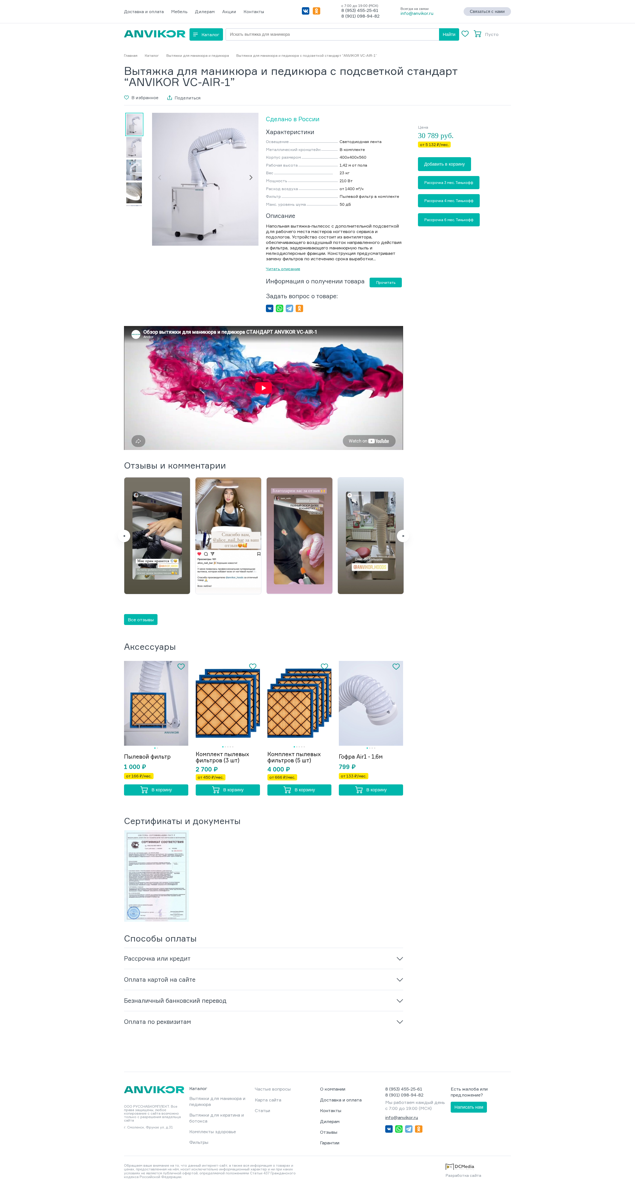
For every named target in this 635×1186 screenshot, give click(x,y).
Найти (449, 34)
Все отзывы (141, 619)
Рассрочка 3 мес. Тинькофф (448, 182)
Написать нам (468, 1107)
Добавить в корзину (444, 164)
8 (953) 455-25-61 (359, 10)
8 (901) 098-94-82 (360, 16)
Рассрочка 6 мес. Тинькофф (449, 219)
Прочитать (386, 282)
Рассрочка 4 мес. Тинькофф (449, 200)
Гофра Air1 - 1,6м (361, 756)
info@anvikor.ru (417, 13)
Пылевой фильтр (147, 756)
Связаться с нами (487, 11)
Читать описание (283, 268)
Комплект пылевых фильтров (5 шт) (294, 757)
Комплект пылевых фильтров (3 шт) (222, 757)
